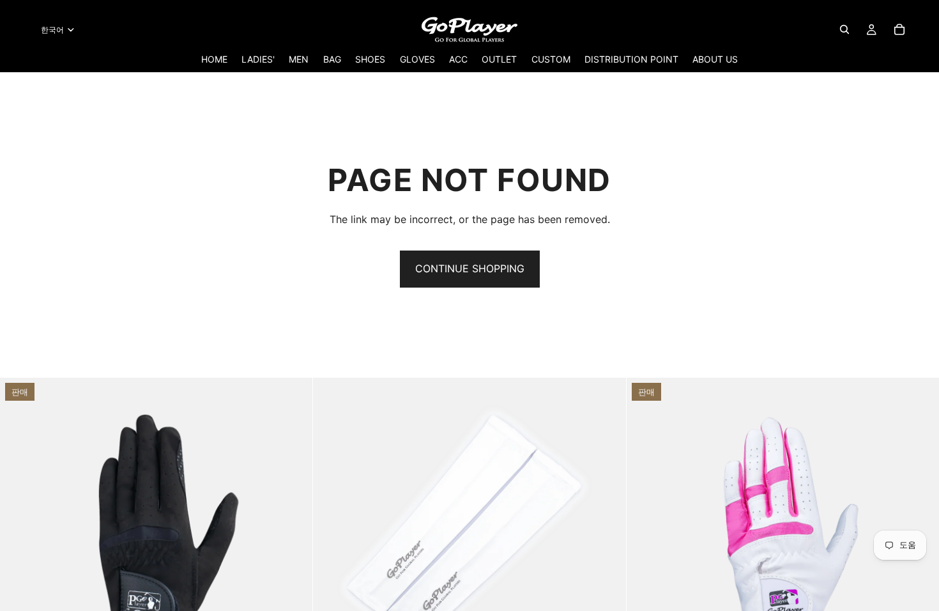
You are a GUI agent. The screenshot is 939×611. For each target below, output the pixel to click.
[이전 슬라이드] (19, 534)
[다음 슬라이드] (293, 534)
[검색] (844, 29)
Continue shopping (469, 268)
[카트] (899, 29)
